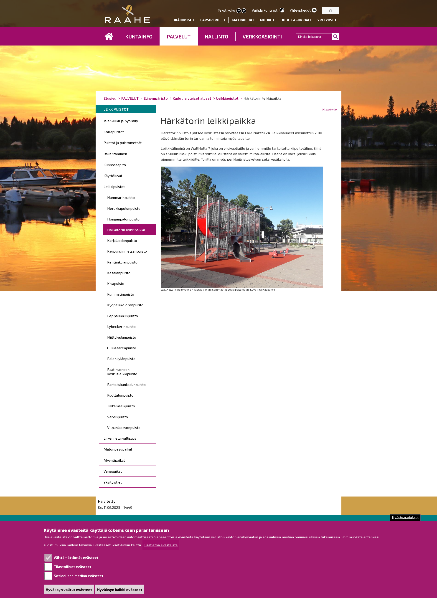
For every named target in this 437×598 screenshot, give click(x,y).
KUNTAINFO (138, 36)
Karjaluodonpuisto (122, 240)
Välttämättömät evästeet (76, 557)
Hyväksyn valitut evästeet (69, 589)
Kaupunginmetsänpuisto (127, 251)
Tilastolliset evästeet (72, 566)
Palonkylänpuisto (121, 358)
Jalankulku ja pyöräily (121, 121)
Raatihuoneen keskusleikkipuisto (122, 371)
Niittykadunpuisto (121, 337)
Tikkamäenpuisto (121, 406)
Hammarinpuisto (121, 197)
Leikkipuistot (227, 98)
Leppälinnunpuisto (122, 316)
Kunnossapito (115, 164)
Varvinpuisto (117, 417)
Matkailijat (243, 20)
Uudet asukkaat (296, 20)
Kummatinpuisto (120, 294)
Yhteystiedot (300, 10)
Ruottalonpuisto (120, 395)
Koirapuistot (114, 131)
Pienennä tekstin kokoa (238, 11)
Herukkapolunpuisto (123, 208)
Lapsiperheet (213, 20)
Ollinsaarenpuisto (121, 348)
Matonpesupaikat (118, 449)
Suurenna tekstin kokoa (243, 11)
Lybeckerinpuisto (121, 326)
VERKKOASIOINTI (262, 36)
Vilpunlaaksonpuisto (123, 427)
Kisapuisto (115, 283)
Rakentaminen (115, 154)
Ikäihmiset (184, 20)
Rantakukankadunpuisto (126, 384)
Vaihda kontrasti (265, 10)
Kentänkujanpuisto (122, 262)
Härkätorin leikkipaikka (126, 230)
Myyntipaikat (114, 460)
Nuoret (267, 20)
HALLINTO (216, 36)
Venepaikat (113, 471)
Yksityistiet (113, 482)
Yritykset (327, 20)
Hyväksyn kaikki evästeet (119, 589)
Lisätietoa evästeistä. (161, 545)
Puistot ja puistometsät (123, 142)
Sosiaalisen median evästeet (78, 575)
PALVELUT (179, 36)
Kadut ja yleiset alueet (192, 98)
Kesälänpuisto (118, 273)
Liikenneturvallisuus (120, 438)
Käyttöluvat (113, 175)
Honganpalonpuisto (123, 219)
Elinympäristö (156, 98)
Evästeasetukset (405, 517)
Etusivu (109, 36)
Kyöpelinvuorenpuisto (125, 305)
